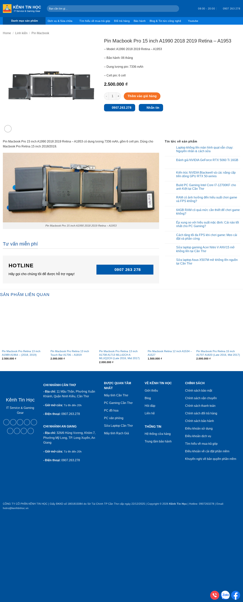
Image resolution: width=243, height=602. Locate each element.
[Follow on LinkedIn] (17, 431)
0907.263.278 (70, 413)
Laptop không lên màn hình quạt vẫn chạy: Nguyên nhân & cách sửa (204, 149)
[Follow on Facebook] (6, 422)
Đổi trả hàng (121, 20)
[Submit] (175, 8)
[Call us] (34, 422)
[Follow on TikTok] (20, 422)
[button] (188, 8)
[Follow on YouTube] (24, 431)
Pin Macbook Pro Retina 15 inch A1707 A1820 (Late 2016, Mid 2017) (218, 353)
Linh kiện (21, 33)
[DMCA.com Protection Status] (20, 456)
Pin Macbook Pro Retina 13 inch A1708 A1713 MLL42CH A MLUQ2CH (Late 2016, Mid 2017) (119, 355)
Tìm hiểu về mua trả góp (94, 20)
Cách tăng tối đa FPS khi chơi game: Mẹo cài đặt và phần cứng (206, 236)
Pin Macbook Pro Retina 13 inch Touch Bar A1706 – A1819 (69, 353)
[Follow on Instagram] (13, 422)
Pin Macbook (40, 33)
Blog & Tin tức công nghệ (165, 20)
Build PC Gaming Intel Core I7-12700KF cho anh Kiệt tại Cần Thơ (206, 186)
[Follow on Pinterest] (10, 431)
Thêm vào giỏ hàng (142, 96)
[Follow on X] (27, 422)
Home (7, 33)
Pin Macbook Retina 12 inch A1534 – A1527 (170, 353)
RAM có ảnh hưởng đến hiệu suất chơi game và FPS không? (206, 199)
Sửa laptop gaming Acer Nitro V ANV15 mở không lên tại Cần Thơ (205, 249)
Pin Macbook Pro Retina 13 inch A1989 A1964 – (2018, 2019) (21, 353)
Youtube (193, 20)
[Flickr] (31, 431)
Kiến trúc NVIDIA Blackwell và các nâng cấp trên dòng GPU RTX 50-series (206, 174)
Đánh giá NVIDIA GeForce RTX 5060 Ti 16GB (207, 160)
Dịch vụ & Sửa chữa (60, 20)
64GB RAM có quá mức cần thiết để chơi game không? (208, 211)
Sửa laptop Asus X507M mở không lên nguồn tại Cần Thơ (207, 261)
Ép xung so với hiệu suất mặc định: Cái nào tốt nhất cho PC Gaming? (207, 224)
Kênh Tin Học (178, 503)
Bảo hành (140, 20)
